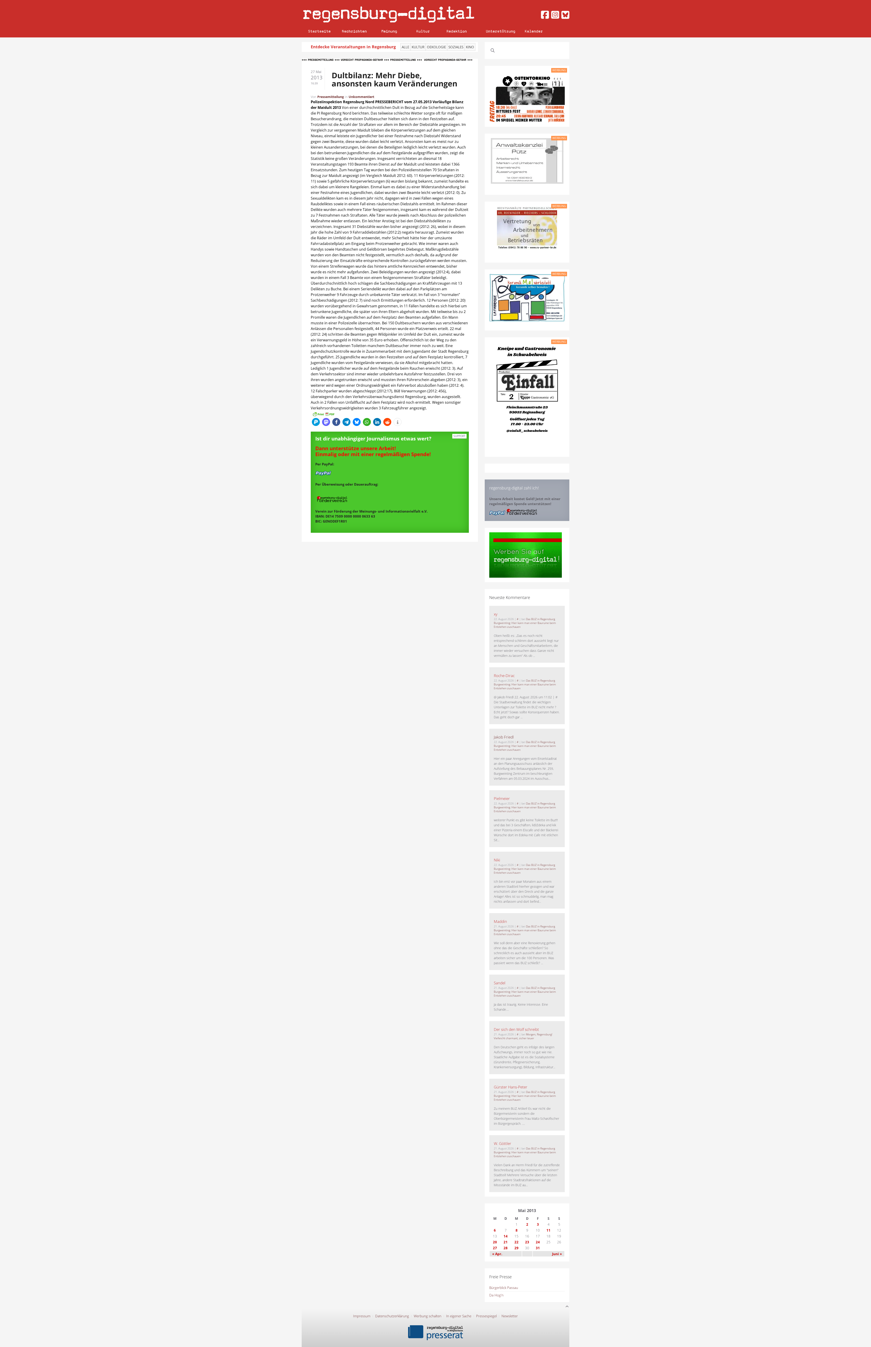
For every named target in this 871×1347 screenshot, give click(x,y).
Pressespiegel (486, 1316)
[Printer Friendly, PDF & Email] (323, 414)
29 (516, 1248)
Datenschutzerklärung (392, 1316)
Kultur (423, 31)
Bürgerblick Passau (503, 1287)
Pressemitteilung (330, 97)
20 (495, 1242)
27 (495, 1248)
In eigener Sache (458, 1316)
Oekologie (436, 47)
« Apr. (497, 1254)
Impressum (361, 1316)
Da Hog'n (496, 1295)
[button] (316, 422)
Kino (470, 47)
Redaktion (456, 31)
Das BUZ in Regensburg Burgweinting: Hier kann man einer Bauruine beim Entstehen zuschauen (525, 623)
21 (506, 1242)
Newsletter (510, 1316)
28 (506, 1248)
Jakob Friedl (504, 737)
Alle (405, 47)
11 (548, 1230)
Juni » (557, 1254)
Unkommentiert (361, 97)
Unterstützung (500, 31)
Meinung (389, 31)
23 (527, 1242)
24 (538, 1242)
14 (506, 1236)
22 (516, 1242)
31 (538, 1248)
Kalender (534, 31)
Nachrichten (354, 31)
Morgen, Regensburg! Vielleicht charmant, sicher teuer (523, 1036)
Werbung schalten (427, 1316)
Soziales (455, 47)
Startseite (319, 31)
